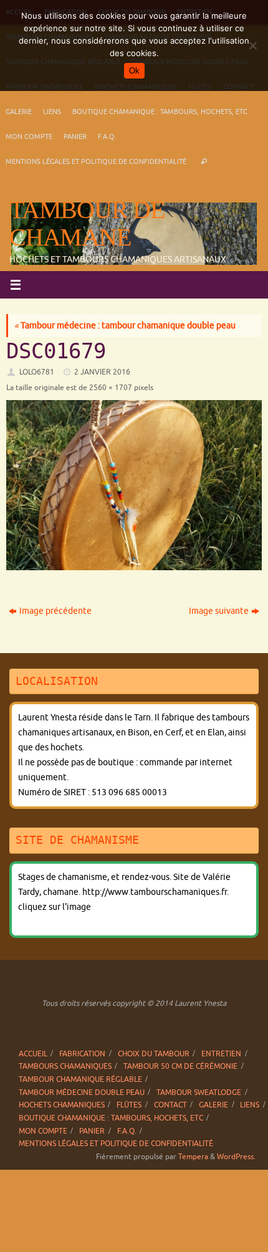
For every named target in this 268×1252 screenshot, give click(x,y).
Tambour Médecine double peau (82, 1092)
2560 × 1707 (110, 388)
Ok (134, 70)
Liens (52, 111)
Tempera (193, 1157)
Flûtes (129, 1105)
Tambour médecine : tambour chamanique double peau (125, 325)
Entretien (221, 1054)
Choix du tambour (153, 1054)
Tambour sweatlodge (198, 1092)
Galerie (19, 111)
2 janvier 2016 (102, 372)
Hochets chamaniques (62, 1105)
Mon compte (29, 136)
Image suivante (219, 611)
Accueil (33, 1054)
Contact (170, 1105)
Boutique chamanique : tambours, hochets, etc (159, 111)
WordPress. (236, 1157)
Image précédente (55, 611)
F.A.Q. (107, 136)
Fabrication (82, 1054)
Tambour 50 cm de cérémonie (180, 1066)
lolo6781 (36, 372)
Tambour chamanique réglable (80, 1079)
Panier (75, 136)
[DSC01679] (134, 485)
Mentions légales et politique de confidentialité (96, 161)
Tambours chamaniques (65, 1066)
